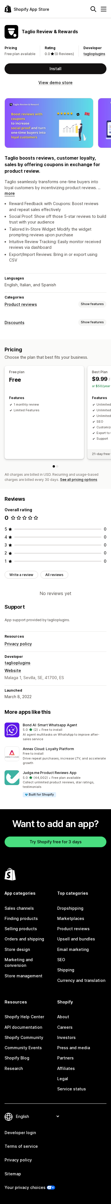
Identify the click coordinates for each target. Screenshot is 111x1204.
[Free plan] (54, 466)
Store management (23, 975)
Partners (65, 1057)
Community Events (23, 1047)
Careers (65, 1027)
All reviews (54, 575)
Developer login (20, 1132)
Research (14, 1068)
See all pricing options (78, 479)
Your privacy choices (25, 1187)
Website (13, 670)
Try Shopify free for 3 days (56, 841)
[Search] (93, 9)
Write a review (21, 575)
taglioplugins (94, 54)
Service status (71, 1088)
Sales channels (19, 908)
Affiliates (66, 1068)
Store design (17, 949)
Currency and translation (81, 980)
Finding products (21, 918)
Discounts (14, 322)
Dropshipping (70, 908)
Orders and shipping (24, 938)
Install (55, 68)
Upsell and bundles (76, 938)
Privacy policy (18, 643)
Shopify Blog (17, 1057)
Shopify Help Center (24, 1016)
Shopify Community (24, 1037)
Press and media (73, 1047)
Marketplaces (70, 918)
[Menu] (103, 9)
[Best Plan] (57, 466)
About (63, 1016)
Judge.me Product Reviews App (50, 773)
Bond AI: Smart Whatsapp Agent (50, 725)
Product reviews (21, 304)
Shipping (65, 969)
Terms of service (21, 1146)
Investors (66, 1037)
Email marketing (73, 949)
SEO (61, 959)
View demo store (55, 82)
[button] (55, 732)
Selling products (21, 928)
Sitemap (13, 1173)
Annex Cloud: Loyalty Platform (48, 749)
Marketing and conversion (19, 962)
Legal (62, 1078)
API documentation (23, 1027)
